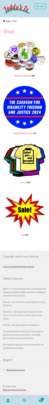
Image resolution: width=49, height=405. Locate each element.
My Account (8, 400)
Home (8, 21)
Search (24, 400)
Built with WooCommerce (14, 390)
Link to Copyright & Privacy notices (18, 266)
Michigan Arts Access (15, 370)
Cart (38, 398)
